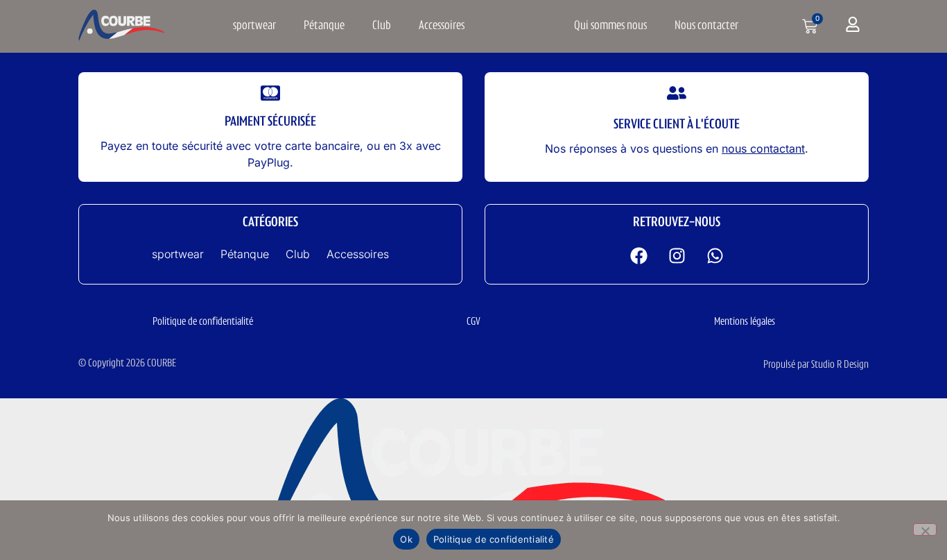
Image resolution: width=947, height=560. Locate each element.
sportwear (254, 26)
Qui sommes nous (610, 26)
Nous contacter (706, 26)
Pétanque (324, 26)
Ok (406, 539)
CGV (473, 322)
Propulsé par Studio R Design (816, 365)
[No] (925, 529)
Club (381, 26)
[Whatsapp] (714, 255)
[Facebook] (638, 255)
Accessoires (441, 26)
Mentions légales (744, 322)
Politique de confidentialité (203, 322)
